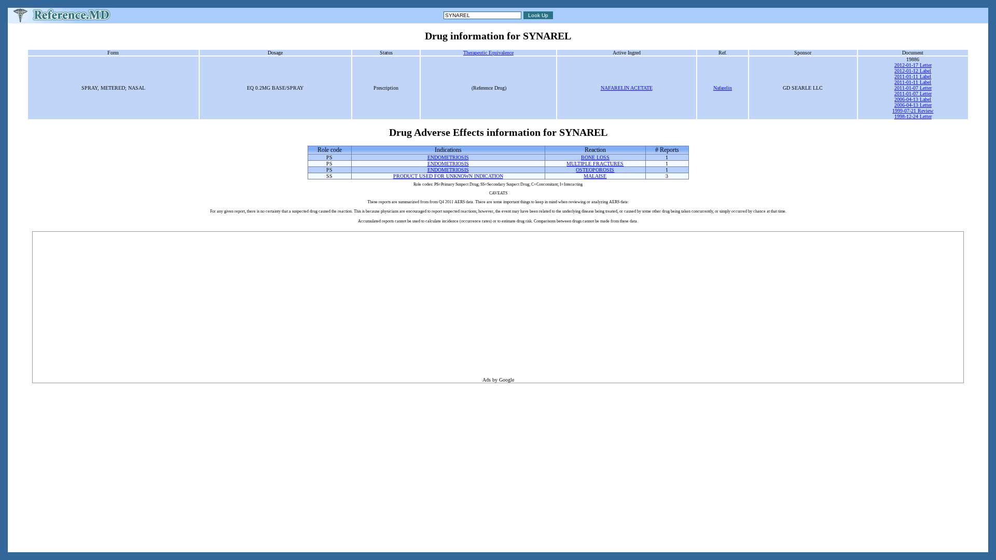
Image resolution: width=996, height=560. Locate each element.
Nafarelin (722, 88)
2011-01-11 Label (912, 76)
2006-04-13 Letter (913, 105)
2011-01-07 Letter (913, 88)
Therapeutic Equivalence (488, 52)
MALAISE (595, 176)
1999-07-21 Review (912, 111)
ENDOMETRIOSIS (448, 157)
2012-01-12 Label (912, 71)
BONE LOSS (595, 157)
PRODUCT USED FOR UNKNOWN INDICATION (448, 176)
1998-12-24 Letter (913, 116)
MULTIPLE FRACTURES (595, 163)
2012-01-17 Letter (913, 65)
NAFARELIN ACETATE (627, 88)
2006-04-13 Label (912, 99)
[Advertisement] (498, 304)
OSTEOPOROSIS (595, 170)
